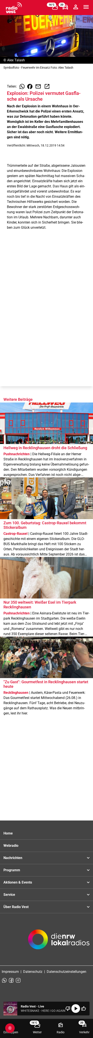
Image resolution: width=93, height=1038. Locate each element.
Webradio (10, 846)
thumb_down (68, 1008)
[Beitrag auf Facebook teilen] (29, 86)
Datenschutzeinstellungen (66, 972)
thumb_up (83, 1008)
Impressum (10, 972)
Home (8, 833)
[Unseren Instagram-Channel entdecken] (18, 980)
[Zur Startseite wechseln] (13, 8)
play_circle (76, 1008)
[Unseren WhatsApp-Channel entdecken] (4, 980)
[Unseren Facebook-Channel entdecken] (11, 980)
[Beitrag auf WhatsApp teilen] (22, 86)
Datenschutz (32, 972)
